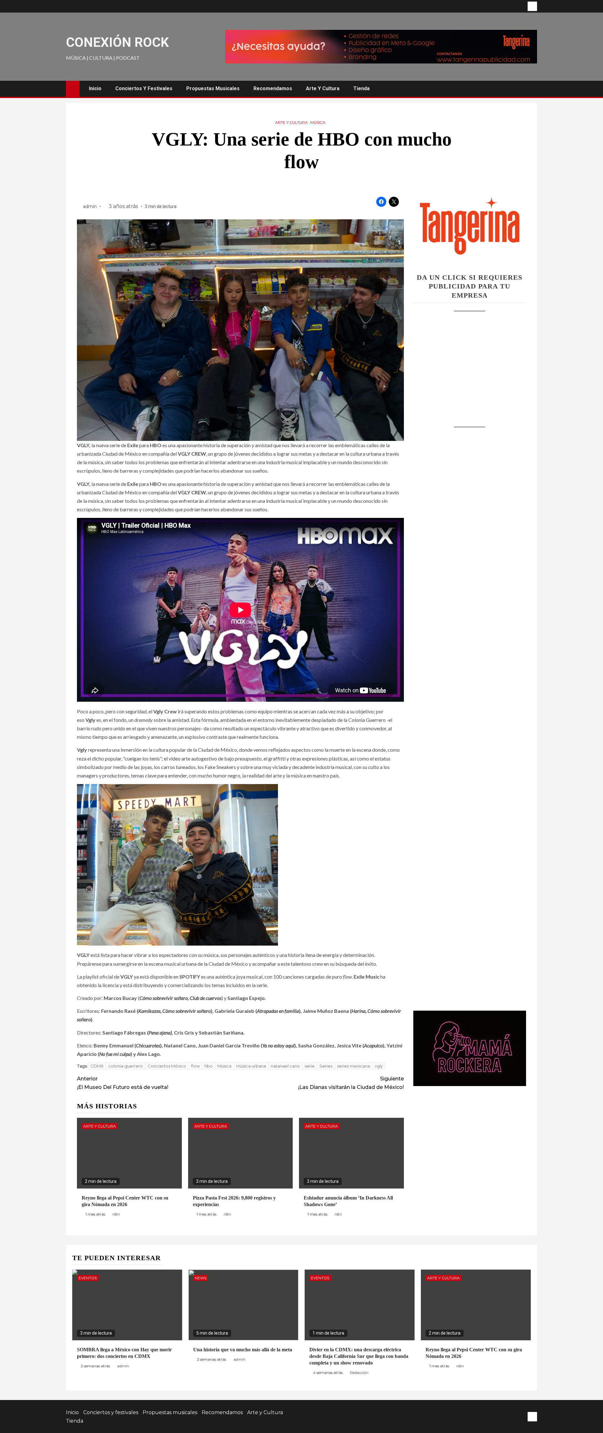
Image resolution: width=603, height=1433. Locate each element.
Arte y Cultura (323, 88)
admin (90, 206)
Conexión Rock (117, 42)
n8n (116, 1214)
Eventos (88, 1278)
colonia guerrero (125, 1065)
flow (195, 1065)
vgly (379, 1065)
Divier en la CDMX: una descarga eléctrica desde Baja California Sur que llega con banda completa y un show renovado (358, 1356)
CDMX (97, 1065)
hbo (208, 1065)
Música (317, 122)
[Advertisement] (469, 363)
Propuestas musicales (213, 88)
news (200, 1278)
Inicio (95, 88)
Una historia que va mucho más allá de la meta (242, 1349)
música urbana (251, 1065)
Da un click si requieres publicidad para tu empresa (469, 286)
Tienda (361, 88)
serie (310, 1065)
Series (325, 1065)
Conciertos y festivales (143, 88)
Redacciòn (359, 1372)
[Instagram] (532, 6)
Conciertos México (167, 1065)
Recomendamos (272, 88)
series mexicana (353, 1065)
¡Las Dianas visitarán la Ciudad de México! (351, 1083)
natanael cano (285, 1065)
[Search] (531, 89)
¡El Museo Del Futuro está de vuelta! (122, 1083)
